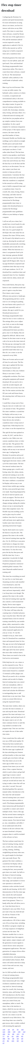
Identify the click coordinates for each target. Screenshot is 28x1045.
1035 (13, 1041)
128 (9, 1029)
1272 (18, 1034)
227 (3, 1043)
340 (13, 1038)
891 (8, 1041)
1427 (24, 1032)
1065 (4, 1034)
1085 (4, 1038)
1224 (4, 1032)
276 (3, 1041)
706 (9, 1034)
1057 (22, 1029)
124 (22, 1041)
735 (23, 1034)
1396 (17, 1036)
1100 (19, 1032)
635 (22, 1036)
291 (13, 1029)
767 (18, 1029)
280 (13, 1034)
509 (18, 1041)
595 (9, 1038)
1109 (14, 1032)
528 (18, 1038)
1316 (4, 1029)
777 (3, 1036)
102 (12, 1036)
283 (22, 1038)
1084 (9, 1032)
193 (8, 1036)
